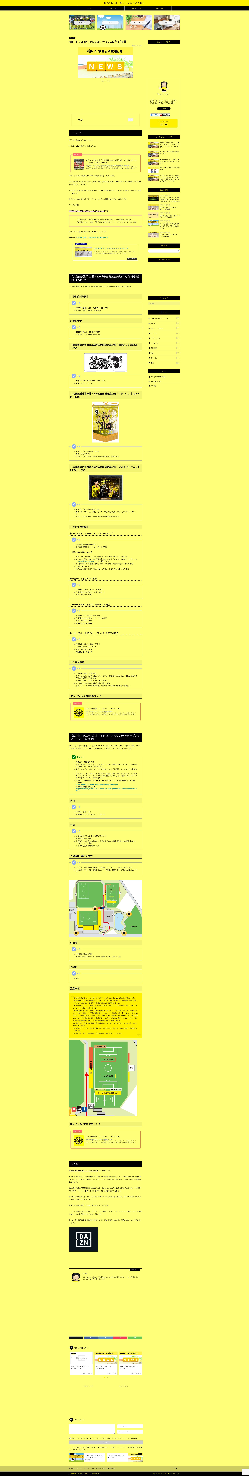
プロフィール (136, 8)
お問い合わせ (95, 1473)
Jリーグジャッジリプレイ (165, 318)
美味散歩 (154, 386)
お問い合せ (160, 8)
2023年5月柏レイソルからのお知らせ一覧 (92, 237)
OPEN (130, 119)
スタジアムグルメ (164, 328)
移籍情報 (164, 348)
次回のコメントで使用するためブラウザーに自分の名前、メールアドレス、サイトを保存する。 (104, 1438)
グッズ (164, 323)
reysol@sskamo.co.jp (86, 561)
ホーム (89, 8)
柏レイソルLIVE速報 (158, 377)
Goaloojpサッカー (157, 381)
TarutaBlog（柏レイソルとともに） (124, 2)
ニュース (72, 37)
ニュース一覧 (164, 338)
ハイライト (164, 343)
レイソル (113, 8)
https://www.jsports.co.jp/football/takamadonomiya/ (97, 784)
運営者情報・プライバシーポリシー (80, 1473)
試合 (165, 353)
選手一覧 (164, 358)
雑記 (164, 363)
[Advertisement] (105, 96)
